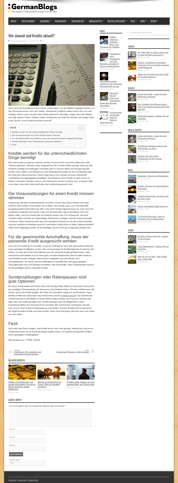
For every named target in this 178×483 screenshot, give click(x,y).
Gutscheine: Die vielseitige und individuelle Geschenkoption (27, 352)
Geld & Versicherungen (19, 41)
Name (11, 429)
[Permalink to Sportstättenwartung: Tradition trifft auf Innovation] (132, 123)
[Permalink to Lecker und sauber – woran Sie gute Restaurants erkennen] (132, 101)
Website (12, 445)
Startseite (12, 480)
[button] (79, 128)
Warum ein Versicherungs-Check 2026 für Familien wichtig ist (50, 384)
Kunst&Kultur (77, 20)
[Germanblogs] (32, 10)
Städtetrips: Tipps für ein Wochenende (153, 176)
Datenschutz (33, 480)
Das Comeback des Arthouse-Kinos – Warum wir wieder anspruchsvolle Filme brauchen (154, 106)
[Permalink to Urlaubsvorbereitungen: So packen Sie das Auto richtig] (132, 203)
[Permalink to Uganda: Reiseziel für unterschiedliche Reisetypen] (132, 193)
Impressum (22, 480)
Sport (142, 20)
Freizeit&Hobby (28, 20)
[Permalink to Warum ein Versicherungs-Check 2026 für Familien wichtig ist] (51, 379)
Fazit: (14, 145)
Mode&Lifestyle (95, 20)
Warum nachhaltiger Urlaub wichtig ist (153, 206)
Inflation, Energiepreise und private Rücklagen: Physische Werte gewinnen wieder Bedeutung (21, 385)
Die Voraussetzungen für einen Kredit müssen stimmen (36, 135)
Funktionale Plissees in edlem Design (72, 351)
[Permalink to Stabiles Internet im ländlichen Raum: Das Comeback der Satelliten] (104, 44)
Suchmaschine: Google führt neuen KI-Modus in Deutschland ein (111, 117)
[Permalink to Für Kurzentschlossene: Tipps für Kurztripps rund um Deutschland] (132, 223)
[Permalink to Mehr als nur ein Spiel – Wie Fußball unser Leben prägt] (132, 263)
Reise (133, 20)
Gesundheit (45, 20)
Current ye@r (15, 460)
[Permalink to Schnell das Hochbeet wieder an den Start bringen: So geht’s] (132, 153)
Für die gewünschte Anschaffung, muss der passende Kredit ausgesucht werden (47, 138)
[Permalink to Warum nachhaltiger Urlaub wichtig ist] (132, 213)
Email (11, 437)
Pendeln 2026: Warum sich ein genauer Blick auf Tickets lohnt (80, 383)
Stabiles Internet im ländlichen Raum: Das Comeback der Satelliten (110, 42)
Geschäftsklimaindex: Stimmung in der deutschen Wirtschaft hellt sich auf (111, 84)
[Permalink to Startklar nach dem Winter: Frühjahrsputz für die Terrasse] (132, 163)
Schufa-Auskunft (68, 295)
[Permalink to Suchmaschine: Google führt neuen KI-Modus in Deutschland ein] (104, 119)
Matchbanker (30, 178)
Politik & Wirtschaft (116, 20)
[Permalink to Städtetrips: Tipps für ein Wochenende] (132, 183)
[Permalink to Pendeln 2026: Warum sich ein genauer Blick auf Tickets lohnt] (81, 379)
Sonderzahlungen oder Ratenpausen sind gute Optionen (37, 141)
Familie (13, 20)
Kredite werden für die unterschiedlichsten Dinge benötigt (37, 132)
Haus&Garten (60, 20)
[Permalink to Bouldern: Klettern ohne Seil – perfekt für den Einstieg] (132, 243)
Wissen (153, 20)
